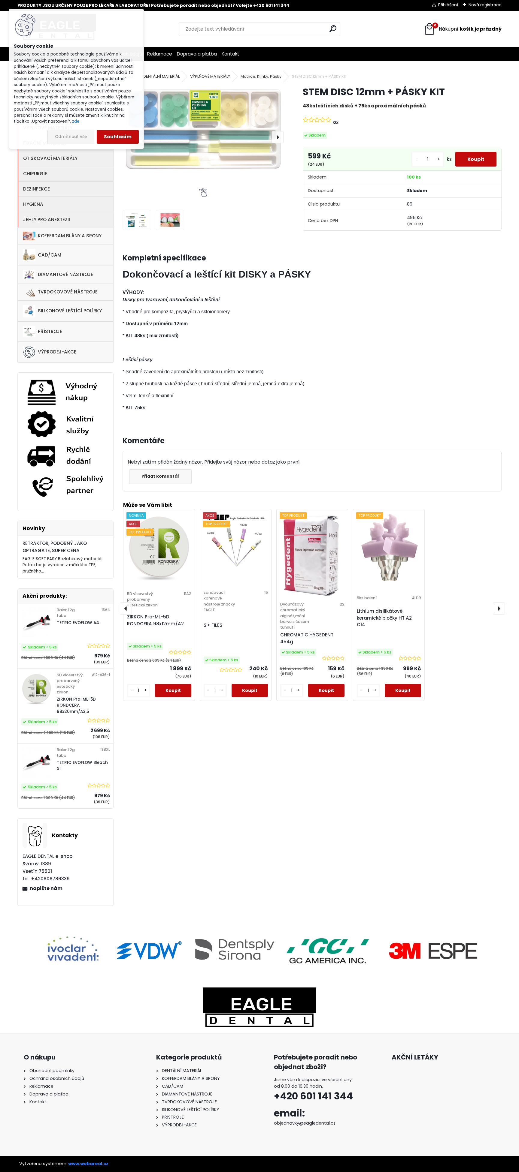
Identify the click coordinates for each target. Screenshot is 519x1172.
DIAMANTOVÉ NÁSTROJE (65, 274)
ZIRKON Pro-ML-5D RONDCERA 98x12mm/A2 (155, 620)
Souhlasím (118, 136)
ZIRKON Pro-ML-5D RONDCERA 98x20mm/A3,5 (76, 705)
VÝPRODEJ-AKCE (57, 352)
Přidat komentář (160, 476)
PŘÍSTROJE (50, 331)
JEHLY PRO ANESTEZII (46, 219)
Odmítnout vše (71, 137)
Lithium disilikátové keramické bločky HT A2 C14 (384, 618)
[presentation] (278, 137)
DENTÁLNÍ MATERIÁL (161, 76)
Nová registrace (485, 5)
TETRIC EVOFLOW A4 (78, 623)
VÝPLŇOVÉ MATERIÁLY (210, 76)
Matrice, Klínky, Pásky (261, 76)
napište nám (46, 888)
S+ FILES (213, 625)
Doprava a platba (197, 54)
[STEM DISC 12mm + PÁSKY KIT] (203, 128)
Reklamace (159, 54)
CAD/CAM (49, 255)
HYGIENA (33, 204)
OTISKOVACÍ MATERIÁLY (50, 158)
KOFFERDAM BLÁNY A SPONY (70, 236)
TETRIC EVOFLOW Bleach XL (82, 765)
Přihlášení (448, 5)
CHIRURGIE (35, 173)
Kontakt (230, 54)
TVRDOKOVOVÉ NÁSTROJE (68, 292)
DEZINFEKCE (36, 189)
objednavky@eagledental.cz (304, 1123)
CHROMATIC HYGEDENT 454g (306, 638)
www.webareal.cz (88, 1164)
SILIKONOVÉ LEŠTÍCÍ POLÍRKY (70, 311)
